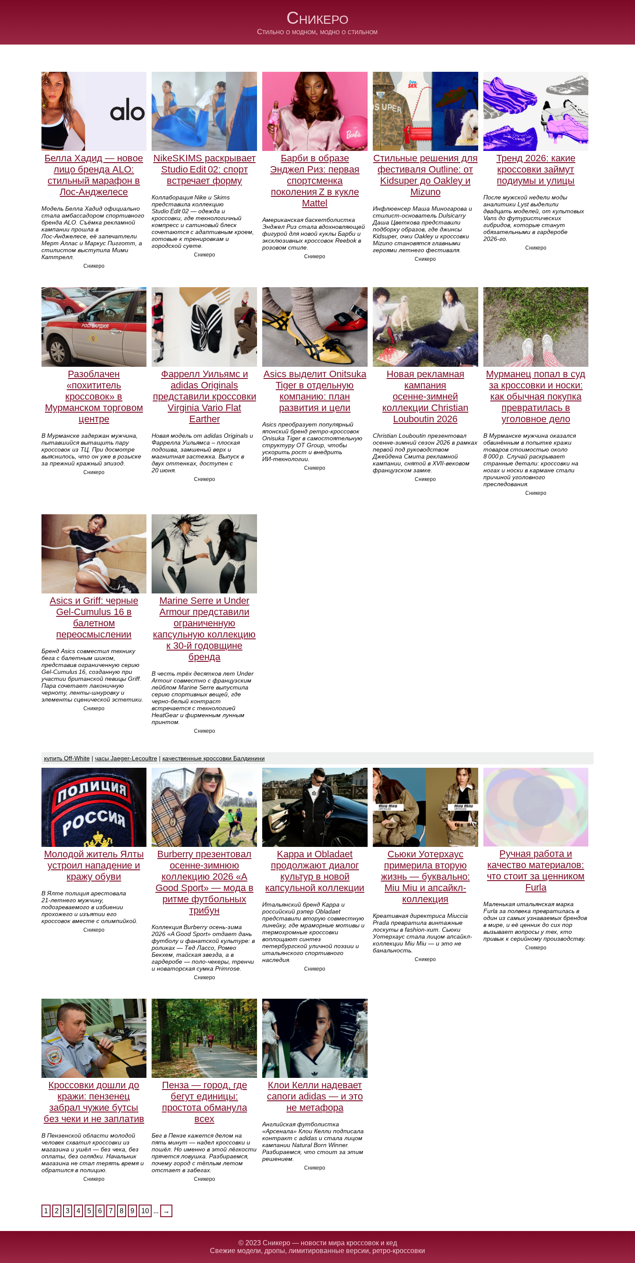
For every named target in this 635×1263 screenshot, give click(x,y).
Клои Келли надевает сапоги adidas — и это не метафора (315, 1096)
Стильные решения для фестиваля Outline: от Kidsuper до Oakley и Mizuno (425, 175)
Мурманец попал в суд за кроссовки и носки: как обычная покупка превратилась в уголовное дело (535, 396)
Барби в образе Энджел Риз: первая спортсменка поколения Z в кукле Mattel (314, 180)
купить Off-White (67, 758)
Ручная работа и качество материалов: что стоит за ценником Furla (535, 870)
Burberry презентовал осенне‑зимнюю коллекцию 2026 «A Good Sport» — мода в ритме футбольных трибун (205, 882)
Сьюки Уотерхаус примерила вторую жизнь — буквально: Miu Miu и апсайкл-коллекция (425, 876)
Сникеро (317, 17)
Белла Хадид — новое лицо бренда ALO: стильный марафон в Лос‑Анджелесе (93, 175)
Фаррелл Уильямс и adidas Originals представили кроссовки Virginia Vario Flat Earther (204, 396)
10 (145, 1211)
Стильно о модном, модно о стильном (317, 32)
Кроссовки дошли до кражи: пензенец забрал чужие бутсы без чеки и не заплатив (94, 1102)
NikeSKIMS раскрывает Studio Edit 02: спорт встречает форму (204, 169)
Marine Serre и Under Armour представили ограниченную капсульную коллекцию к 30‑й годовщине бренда (204, 628)
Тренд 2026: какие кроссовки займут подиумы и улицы (535, 169)
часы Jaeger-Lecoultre (126, 758)
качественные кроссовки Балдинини (213, 758)
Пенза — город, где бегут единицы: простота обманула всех (204, 1102)
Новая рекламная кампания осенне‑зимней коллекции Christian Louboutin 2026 (425, 396)
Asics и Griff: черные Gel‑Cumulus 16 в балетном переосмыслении (94, 617)
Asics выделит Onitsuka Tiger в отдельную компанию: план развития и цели (315, 391)
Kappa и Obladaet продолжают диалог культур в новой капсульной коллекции (314, 871)
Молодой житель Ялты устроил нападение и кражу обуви (94, 865)
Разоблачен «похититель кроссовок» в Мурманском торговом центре (94, 396)
